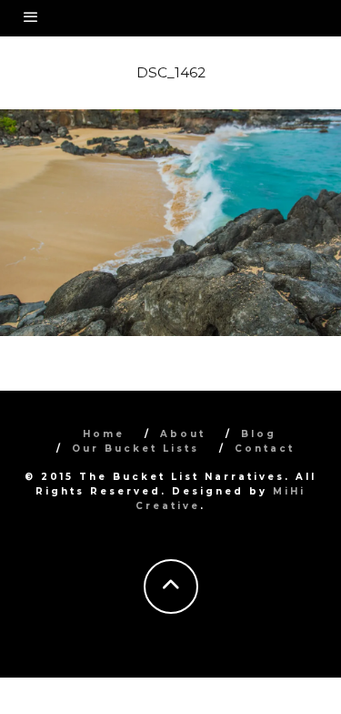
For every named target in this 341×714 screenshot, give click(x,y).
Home (104, 434)
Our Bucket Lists (135, 448)
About (183, 434)
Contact (265, 448)
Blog (258, 434)
